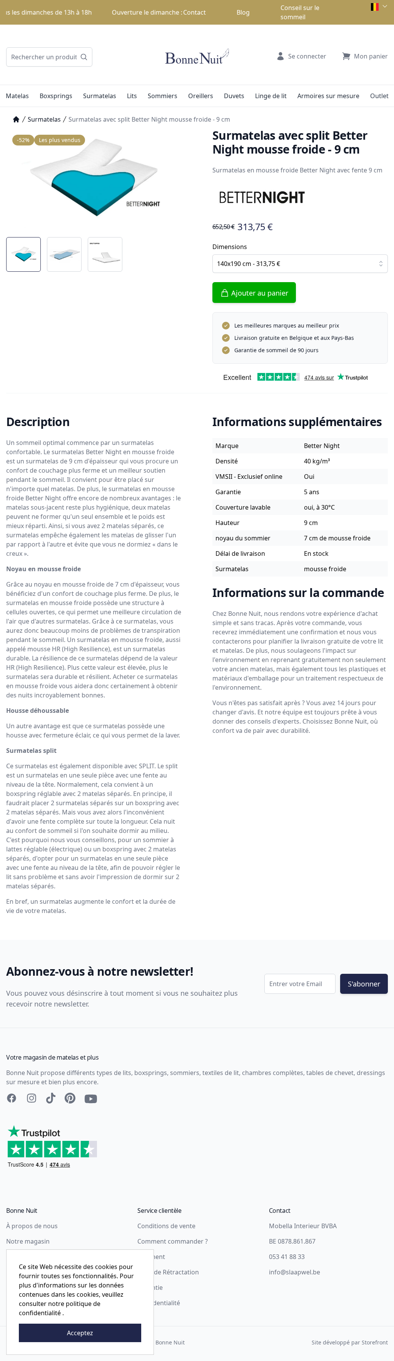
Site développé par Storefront (350, 1342)
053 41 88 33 (287, 1256)
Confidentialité (158, 1303)
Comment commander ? (172, 1241)
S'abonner (364, 983)
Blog (243, 12)
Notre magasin (28, 1241)
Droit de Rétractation (168, 1272)
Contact (194, 12)
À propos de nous (32, 1226)
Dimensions (229, 246)
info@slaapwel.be (294, 1272)
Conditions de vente (166, 1226)
